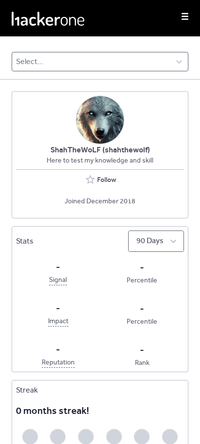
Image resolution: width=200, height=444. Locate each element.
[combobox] (16, 61)
